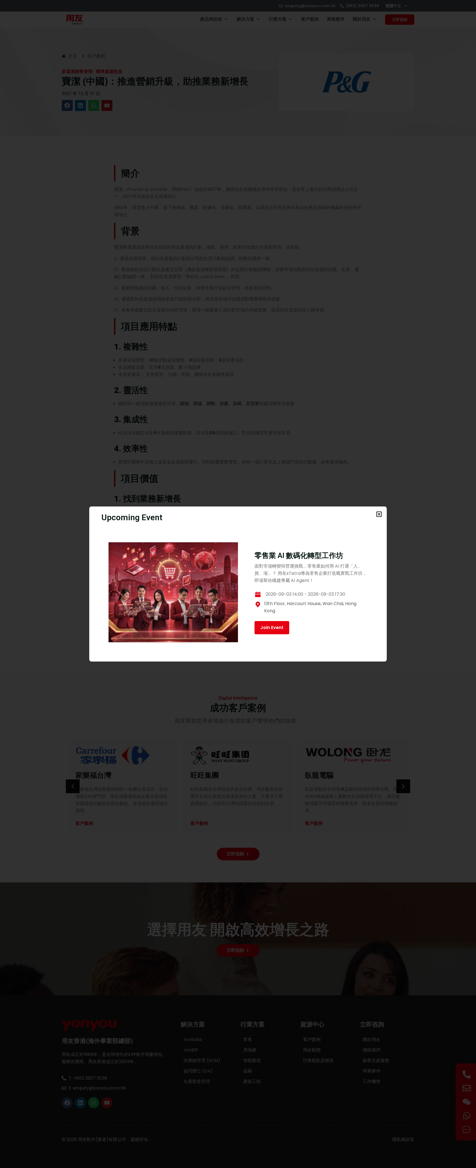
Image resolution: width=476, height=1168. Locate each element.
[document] (238, 584)
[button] (379, 514)
